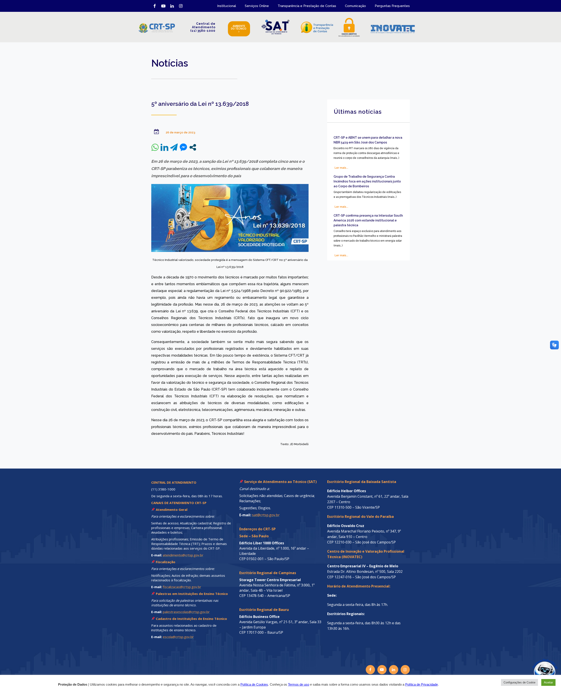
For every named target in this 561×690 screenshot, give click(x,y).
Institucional (226, 6)
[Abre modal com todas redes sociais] (193, 147)
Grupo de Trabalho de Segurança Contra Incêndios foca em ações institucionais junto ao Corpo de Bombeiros (367, 181)
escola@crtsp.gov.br (178, 637)
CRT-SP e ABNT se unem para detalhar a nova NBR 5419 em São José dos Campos (368, 140)
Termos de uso (298, 684)
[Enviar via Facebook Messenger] (183, 147)
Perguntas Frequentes (392, 6)
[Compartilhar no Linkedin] (164, 147)
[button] (535, 664)
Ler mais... (341, 167)
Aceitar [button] (548, 682)
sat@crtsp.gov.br (266, 515)
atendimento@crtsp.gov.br (183, 555)
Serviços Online (257, 6)
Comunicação (355, 6)
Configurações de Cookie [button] (519, 682)
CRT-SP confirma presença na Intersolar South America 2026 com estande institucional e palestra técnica (368, 220)
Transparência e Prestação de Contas (307, 6)
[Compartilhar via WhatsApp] (155, 147)
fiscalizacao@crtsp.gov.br (182, 587)
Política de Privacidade (421, 684)
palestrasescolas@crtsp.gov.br (186, 612)
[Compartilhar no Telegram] (174, 147)
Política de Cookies (254, 684)
